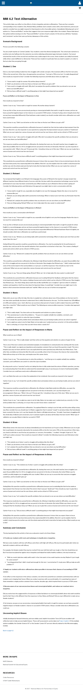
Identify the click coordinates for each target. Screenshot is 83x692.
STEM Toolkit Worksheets (11, 680)
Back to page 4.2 (8, 630)
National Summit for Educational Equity (15, 664)
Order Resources (8, 677)
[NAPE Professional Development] (41, 3)
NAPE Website (8, 661)
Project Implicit (64, 621)
